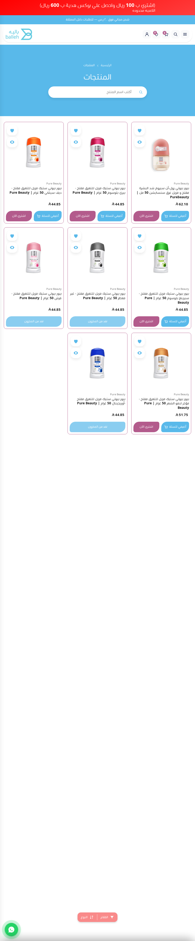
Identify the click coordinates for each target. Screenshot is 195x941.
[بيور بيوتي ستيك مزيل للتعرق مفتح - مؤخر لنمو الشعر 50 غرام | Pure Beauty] (161, 363)
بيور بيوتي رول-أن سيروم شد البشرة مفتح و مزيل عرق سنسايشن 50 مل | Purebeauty (162, 193)
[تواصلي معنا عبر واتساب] (11, 929)
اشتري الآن (146, 216)
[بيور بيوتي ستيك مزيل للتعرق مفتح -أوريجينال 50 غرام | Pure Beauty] (97, 363)
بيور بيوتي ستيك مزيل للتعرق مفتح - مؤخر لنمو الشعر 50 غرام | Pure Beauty (164, 403)
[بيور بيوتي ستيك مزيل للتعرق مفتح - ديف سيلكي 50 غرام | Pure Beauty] (34, 152)
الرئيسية (106, 65)
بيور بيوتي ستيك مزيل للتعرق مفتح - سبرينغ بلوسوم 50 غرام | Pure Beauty (164, 298)
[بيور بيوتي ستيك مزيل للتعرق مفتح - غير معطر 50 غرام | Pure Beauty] (97, 257)
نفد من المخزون (97, 321)
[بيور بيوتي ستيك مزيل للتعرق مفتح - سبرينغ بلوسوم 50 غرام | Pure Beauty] (161, 257)
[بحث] (175, 34)
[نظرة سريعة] (139, 142)
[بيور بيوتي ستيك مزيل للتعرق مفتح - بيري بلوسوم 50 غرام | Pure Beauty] (97, 152)
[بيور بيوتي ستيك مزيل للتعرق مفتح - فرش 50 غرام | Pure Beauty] (34, 257)
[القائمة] (185, 34)
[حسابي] (147, 34)
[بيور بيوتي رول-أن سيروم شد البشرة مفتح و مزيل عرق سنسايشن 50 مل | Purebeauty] (161, 152)
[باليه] (19, 34)
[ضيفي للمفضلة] (139, 130)
